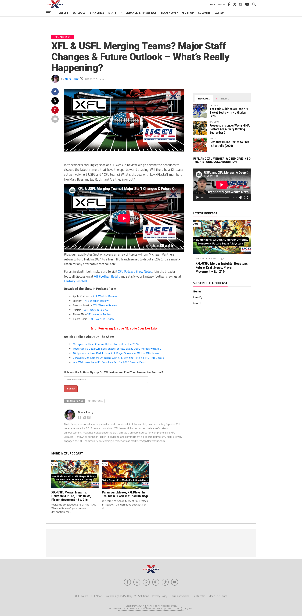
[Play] (197, 197)
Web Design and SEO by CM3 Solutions (127, 596)
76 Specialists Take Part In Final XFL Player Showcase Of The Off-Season (116, 353)
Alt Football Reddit (107, 276)
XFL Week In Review (105, 296)
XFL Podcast (203, 258)
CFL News (97, 596)
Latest (63, 12)
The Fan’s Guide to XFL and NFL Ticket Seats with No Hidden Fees (229, 112)
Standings (97, 12)
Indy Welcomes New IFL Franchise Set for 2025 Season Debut (110, 362)
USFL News (81, 596)
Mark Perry (71, 79)
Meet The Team (218, 596)
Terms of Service (179, 596)
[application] (222, 185)
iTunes (197, 291)
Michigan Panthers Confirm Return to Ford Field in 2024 (106, 344)
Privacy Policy (159, 596)
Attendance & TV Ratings (138, 12)
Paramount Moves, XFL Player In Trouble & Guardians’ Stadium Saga (125, 494)
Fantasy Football (75, 281)
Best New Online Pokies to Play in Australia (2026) (229, 143)
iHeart (197, 303)
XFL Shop (188, 12)
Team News (168, 12)
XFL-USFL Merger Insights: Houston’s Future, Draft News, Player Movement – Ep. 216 (222, 268)
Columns (204, 12)
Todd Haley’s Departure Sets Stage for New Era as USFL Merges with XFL (117, 348)
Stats (112, 12)
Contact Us (199, 596)
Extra (219, 12)
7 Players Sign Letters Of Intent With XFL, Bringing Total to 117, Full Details (118, 358)
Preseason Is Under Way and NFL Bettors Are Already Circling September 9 (230, 129)
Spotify (197, 297)
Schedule (79, 12)
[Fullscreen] (246, 197)
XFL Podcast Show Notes (135, 271)
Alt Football (95, 401)
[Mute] (240, 197)
